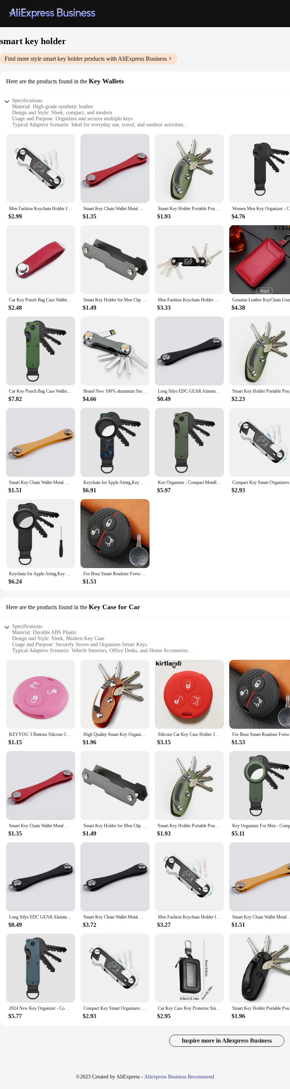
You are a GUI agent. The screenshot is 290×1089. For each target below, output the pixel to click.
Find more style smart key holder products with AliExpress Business (86, 58)
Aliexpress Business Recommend (179, 1077)
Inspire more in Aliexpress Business (227, 1040)
